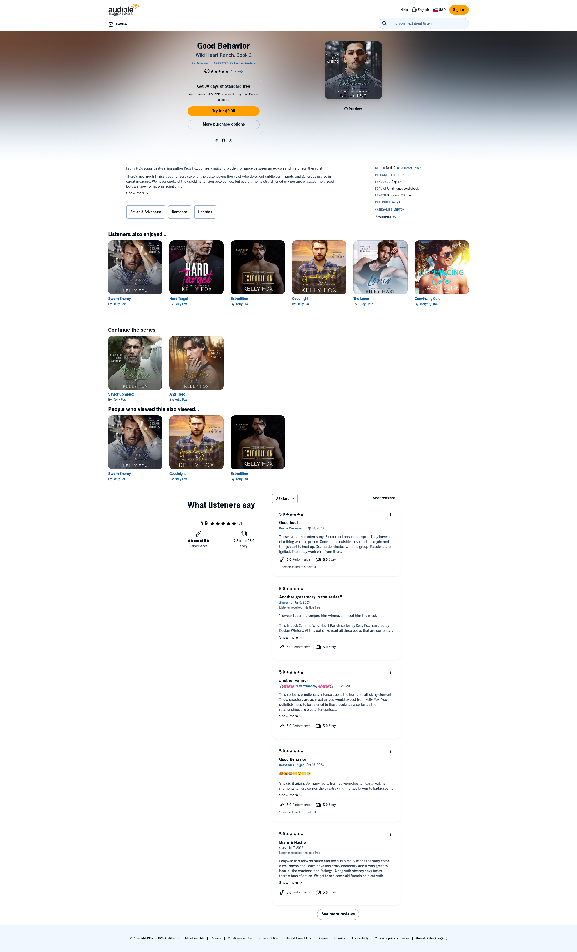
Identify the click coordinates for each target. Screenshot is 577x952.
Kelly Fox (119, 304)
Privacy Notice (268, 938)
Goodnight (300, 299)
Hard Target (178, 299)
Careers (216, 938)
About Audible (194, 938)
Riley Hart (366, 304)
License (323, 938)
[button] (216, 140)
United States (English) (431, 938)
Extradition (239, 299)
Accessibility (360, 938)
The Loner (361, 299)
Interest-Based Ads (297, 938)
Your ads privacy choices (392, 938)
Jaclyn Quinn (429, 304)
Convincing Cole (427, 299)
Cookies (339, 938)
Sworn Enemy (119, 299)
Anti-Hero (177, 394)
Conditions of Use (240, 938)
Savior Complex (121, 394)
